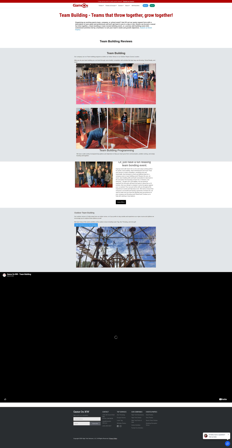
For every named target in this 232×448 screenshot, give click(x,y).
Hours (152, 5)
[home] (80, 5)
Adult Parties (149, 415)
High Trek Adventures (137, 415)
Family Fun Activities (137, 428)
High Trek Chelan (136, 417)
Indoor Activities (135, 425)
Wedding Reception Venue (151, 424)
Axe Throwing (121, 415)
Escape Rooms (121, 417)
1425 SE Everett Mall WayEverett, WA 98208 (108, 416)
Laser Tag (120, 420)
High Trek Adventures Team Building (86, 225)
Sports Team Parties (152, 420)
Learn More (121, 202)
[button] (100, 5)
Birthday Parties (121, 423)
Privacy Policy (113, 438)
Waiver (145, 5)
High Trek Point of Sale (136, 421)
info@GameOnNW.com (106, 422)
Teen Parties (149, 417)
